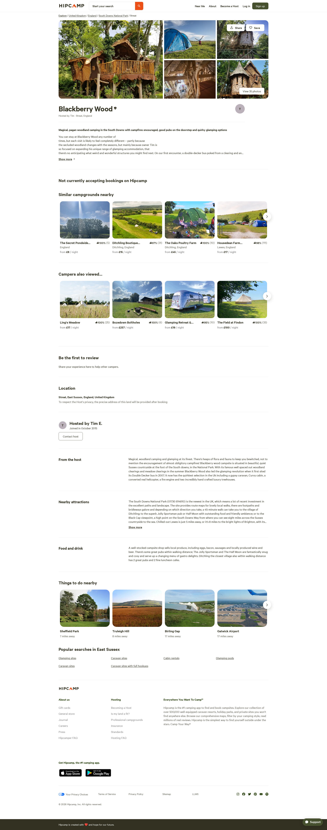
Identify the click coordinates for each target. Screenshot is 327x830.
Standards (117, 732)
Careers (63, 725)
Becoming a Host (121, 707)
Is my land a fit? (120, 713)
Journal (63, 720)
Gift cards (64, 707)
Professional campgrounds (127, 720)
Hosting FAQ (118, 738)
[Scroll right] (267, 217)
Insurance (117, 725)
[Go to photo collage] (111, 59)
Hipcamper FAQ (68, 738)
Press (62, 732)
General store (67, 713)
